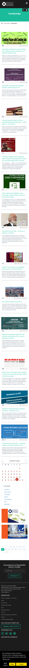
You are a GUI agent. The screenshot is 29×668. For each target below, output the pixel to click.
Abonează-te (14, 576)
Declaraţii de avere (5, 610)
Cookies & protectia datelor (7, 619)
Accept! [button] (21, 664)
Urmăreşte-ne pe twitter (11, 626)
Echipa (2, 600)
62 (17, 546)
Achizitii (3, 612)
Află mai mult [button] (6, 659)
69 (15, 549)
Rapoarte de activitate (6, 605)
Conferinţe (7, 494)
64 (23, 546)
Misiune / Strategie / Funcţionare (9, 598)
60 (11, 546)
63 (20, 546)
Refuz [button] (12, 664)
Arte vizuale (7, 492)
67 (9, 549)
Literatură (7, 489)
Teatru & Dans (8, 499)
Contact (3, 617)
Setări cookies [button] (5, 664)
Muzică (6, 497)
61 (14, 546)
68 (12, 549)
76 (24, 549)
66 (6, 549)
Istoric (2, 607)
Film (5, 502)
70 (19, 549)
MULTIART (7, 504)
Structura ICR (4, 602)
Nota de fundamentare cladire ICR (9, 614)
